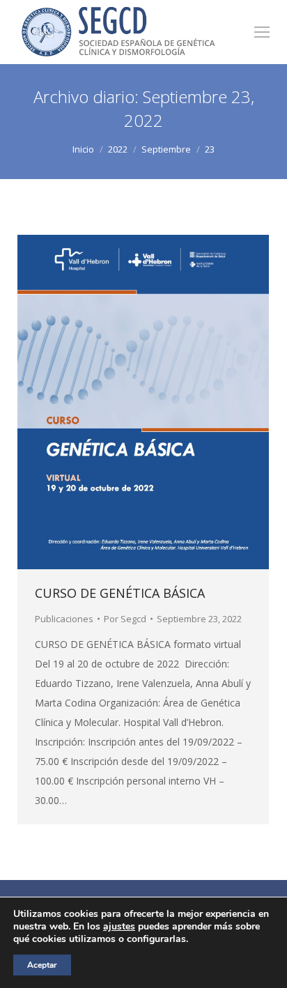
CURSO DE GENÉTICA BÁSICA (120, 593)
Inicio (83, 149)
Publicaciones (64, 618)
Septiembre (166, 149)
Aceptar (42, 965)
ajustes (119, 926)
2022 (117, 149)
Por (125, 618)
